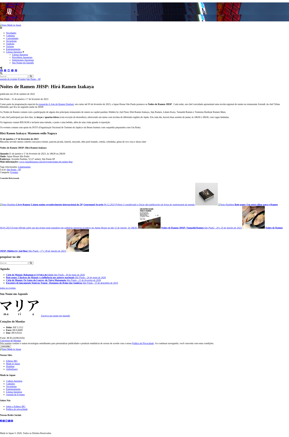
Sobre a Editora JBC (16, 406)
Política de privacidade (17, 409)
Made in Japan (13, 363)
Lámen (21, 167)
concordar (5, 346)
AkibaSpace (12, 369)
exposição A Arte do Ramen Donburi (56, 104)
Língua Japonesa (14, 52)
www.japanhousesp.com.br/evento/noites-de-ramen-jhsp (46, 161)
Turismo (10, 46)
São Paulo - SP (33, 79)
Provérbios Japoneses (22, 57)
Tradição (10, 43)
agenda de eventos (8, 79)
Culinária (10, 35)
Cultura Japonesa (14, 381)
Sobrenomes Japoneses (23, 60)
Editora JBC (12, 361)
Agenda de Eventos (15, 394)
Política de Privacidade (143, 343)
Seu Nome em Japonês (23, 62)
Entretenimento (13, 49)
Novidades (11, 33)
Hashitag (10, 366)
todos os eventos (8, 288)
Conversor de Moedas (10, 340)
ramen (28, 167)
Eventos (22, 79)
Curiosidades (12, 38)
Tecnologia (11, 41)
